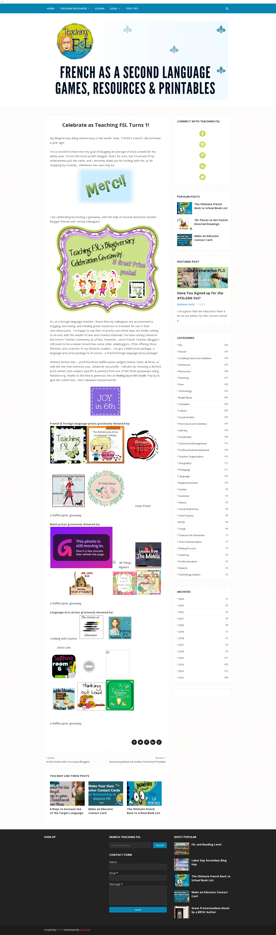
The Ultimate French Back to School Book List (211, 206)
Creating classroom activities (203, 358)
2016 (203, 651)
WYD (59, 929)
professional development (203, 450)
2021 (203, 618)
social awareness (203, 509)
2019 (203, 631)
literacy (203, 430)
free (203, 384)
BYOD (203, 522)
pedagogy (203, 469)
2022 (203, 612)
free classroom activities (203, 423)
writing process (203, 548)
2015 (203, 658)
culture (203, 410)
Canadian (203, 404)
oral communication (203, 541)
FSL (203, 345)
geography (203, 463)
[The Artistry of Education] (91, 638)
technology (203, 391)
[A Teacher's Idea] (120, 709)
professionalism (203, 561)
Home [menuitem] (50, 8)
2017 (203, 645)
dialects (203, 568)
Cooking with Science (63, 638)
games (203, 489)
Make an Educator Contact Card (206, 238)
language (203, 476)
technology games (203, 574)
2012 (203, 677)
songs (203, 528)
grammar (203, 496)
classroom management (203, 443)
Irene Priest (143, 506)
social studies (203, 417)
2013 (203, 671)
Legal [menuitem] (114, 8)
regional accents (203, 482)
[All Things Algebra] (124, 567)
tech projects (203, 515)
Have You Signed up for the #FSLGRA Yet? (200, 295)
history (203, 502)
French (203, 351)
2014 (203, 664)
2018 (203, 638)
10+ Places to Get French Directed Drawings (211, 222)
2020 (203, 625)
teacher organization (203, 456)
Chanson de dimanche (203, 535)
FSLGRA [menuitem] (99, 8)
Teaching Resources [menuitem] (73, 8)
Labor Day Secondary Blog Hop (209, 862)
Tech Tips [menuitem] (132, 8)
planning (203, 378)
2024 (203, 599)
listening (203, 555)
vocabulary (203, 437)
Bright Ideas (203, 397)
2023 (203, 605)
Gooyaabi (85, 929)
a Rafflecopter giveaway (65, 515)
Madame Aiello (186, 304)
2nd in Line (64, 647)
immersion (203, 364)
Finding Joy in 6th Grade (131, 375)
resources (203, 371)
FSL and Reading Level (206, 844)
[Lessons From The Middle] (148, 567)
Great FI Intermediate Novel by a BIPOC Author (210, 910)
